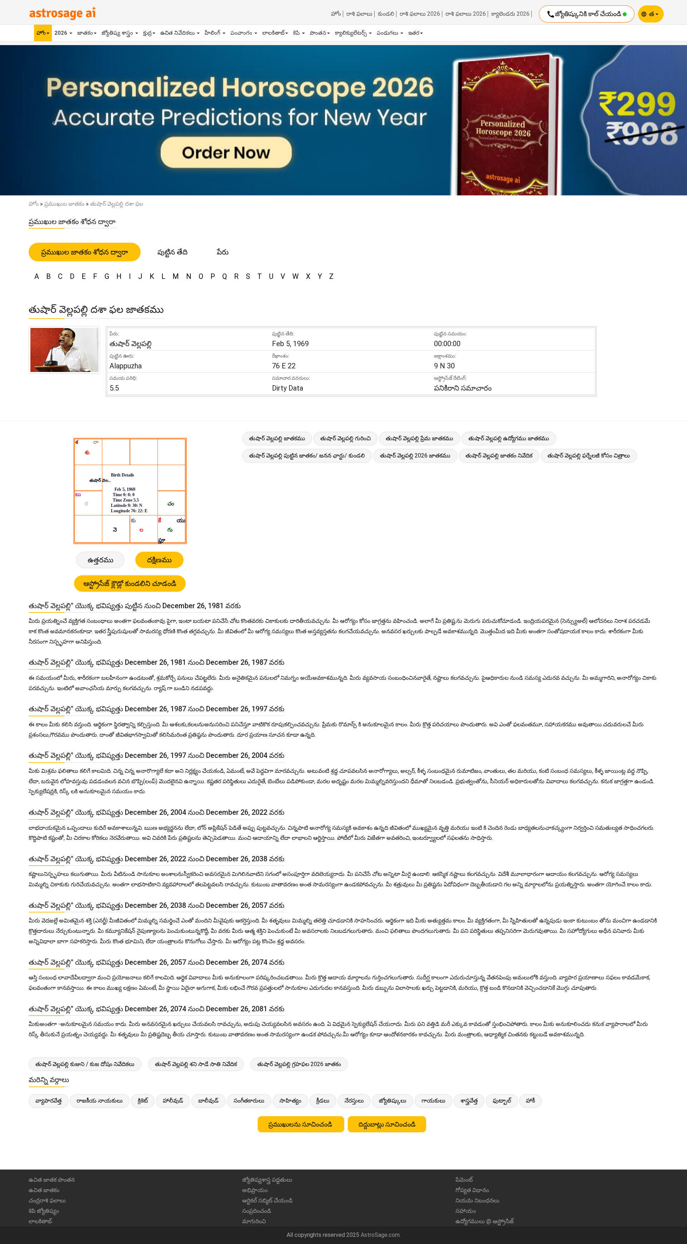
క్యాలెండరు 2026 (510, 14)
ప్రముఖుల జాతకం (64, 203)
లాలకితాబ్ (273, 33)
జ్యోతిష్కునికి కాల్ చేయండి (584, 14)
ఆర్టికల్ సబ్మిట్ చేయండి (267, 1200)
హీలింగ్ (213, 33)
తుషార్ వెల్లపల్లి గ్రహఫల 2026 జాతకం (299, 1064)
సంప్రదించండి (256, 1210)
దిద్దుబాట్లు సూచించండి (387, 1124)
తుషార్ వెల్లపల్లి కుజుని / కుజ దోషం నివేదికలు (85, 1064)
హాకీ (530, 1100)
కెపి (297, 33)
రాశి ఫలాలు (359, 14)
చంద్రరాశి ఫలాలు (47, 1200)
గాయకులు (433, 1100)
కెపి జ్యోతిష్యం (44, 1210)
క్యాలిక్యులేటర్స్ (351, 33)
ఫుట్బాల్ (502, 1100)
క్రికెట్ (143, 1100)
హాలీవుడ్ (173, 1100)
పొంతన (318, 33)
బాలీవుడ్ (208, 1100)
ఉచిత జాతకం (44, 1190)
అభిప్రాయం (255, 1190)
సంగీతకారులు (249, 1100)
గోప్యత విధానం (472, 1190)
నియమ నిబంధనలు (477, 1200)
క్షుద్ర (147, 33)
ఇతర (413, 33)
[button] (51, 120)
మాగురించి (254, 1221)
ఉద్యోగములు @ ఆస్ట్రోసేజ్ (484, 1221)
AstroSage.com (380, 1234)
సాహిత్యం (290, 1100)
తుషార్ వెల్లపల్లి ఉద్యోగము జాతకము (508, 438)
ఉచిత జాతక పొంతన (52, 1179)
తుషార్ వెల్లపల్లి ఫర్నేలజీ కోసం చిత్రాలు (588, 455)
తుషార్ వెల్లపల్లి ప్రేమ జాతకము (419, 438)
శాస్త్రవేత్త (469, 1100)
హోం (336, 14)
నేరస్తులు (354, 1100)
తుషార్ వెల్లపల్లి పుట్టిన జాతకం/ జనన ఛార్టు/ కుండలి (307, 455)
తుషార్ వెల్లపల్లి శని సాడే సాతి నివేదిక (196, 1064)
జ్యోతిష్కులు (392, 1100)
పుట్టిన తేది (172, 252)
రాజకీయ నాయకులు (100, 1100)
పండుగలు (388, 33)
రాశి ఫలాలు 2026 (420, 14)
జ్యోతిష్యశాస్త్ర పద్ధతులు (267, 1179)
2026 (61, 33)
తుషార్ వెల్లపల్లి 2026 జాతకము (415, 455)
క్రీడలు (323, 1100)
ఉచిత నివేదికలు (178, 33)
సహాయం (465, 1210)
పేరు (223, 252)
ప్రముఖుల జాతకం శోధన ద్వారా (84, 252)
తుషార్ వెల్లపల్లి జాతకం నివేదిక (499, 455)
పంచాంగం (242, 33)
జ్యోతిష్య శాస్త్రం (118, 33)
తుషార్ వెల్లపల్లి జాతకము (277, 438)
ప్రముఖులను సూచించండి (300, 1124)
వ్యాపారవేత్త (48, 1100)
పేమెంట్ (464, 1179)
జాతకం (85, 33)
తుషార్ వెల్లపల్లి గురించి (345, 438)
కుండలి (386, 14)
